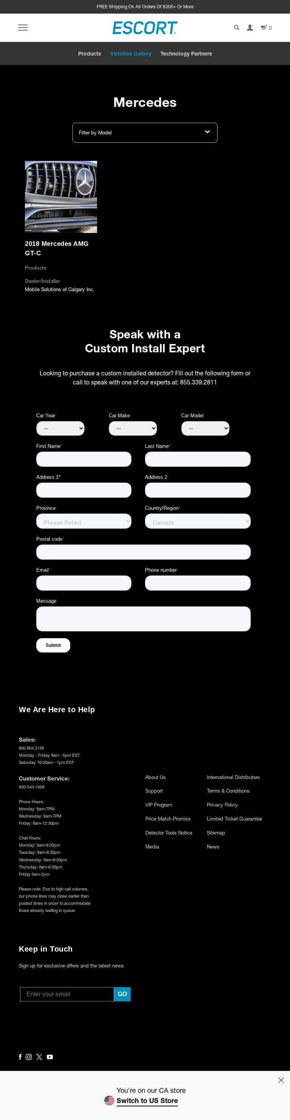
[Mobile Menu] (23, 28)
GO (122, 994)
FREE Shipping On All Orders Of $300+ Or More (145, 6)
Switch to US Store (147, 1100)
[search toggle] (236, 27)
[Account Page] (250, 28)
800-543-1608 (32, 786)
